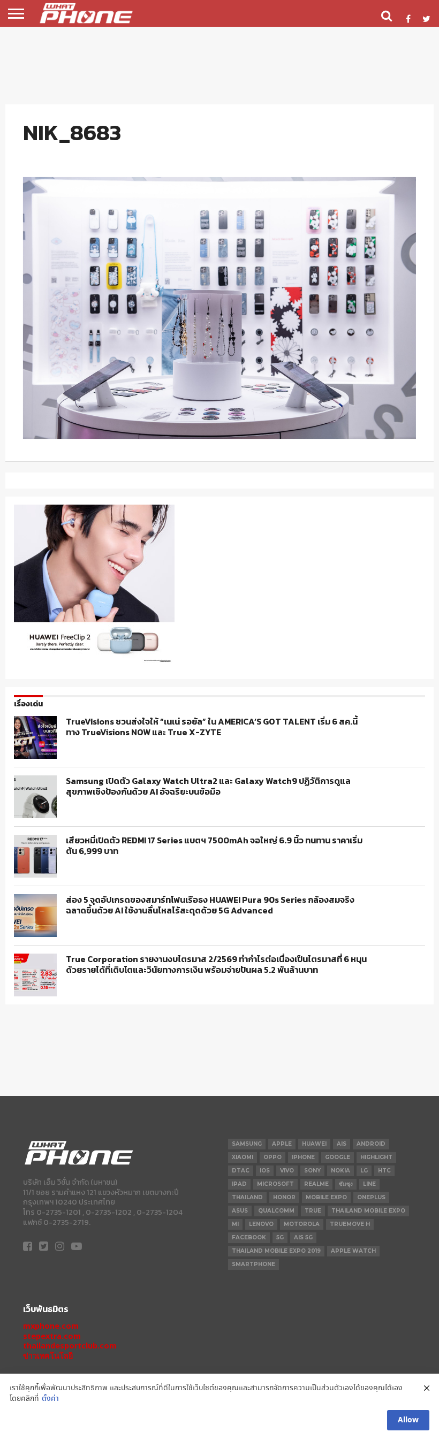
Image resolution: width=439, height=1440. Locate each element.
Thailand (247, 1197)
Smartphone (253, 1264)
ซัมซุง (346, 1183)
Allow (408, 1420)
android (371, 1143)
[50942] (94, 662)
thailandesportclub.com (70, 1345)
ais (341, 1143)
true (313, 1210)
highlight (376, 1157)
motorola (302, 1224)
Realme (316, 1183)
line (369, 1183)
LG (364, 1170)
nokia (340, 1170)
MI (235, 1224)
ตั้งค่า (50, 1399)
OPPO (272, 1157)
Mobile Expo (326, 1197)
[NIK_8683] (219, 436)
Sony (312, 1170)
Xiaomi (242, 1157)
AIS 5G (303, 1237)
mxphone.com (51, 1326)
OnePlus (371, 1197)
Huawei (314, 1143)
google (337, 1157)
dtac (240, 1170)
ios (265, 1170)
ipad (239, 1183)
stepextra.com (52, 1336)
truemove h (350, 1224)
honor (284, 1197)
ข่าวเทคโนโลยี (48, 1356)
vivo (287, 1170)
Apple (282, 1143)
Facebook (249, 1237)
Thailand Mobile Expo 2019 (276, 1250)
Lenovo (261, 1224)
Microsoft (275, 1183)
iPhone (303, 1157)
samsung (247, 1143)
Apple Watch (353, 1250)
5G (280, 1237)
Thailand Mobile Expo (368, 1210)
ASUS (240, 1210)
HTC (384, 1170)
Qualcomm (276, 1210)
